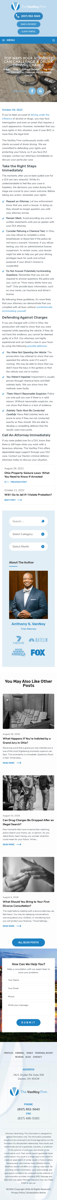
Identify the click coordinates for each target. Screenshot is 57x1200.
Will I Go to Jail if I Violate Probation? (28, 495)
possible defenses (37, 346)
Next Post (10, 500)
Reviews (19, 1057)
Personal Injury (44, 1053)
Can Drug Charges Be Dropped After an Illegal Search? (28, 822)
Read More (8, 763)
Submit (28, 1022)
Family (29, 1053)
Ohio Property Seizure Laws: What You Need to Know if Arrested (26, 475)
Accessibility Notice (36, 1192)
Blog (28, 1057)
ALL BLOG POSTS (28, 942)
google (40, 91)
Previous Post (19, 482)
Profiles (8, 1053)
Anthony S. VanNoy (28, 624)
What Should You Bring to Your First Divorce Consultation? (26, 904)
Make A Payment (28, 24)
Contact (37, 1057)
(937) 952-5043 (30, 16)
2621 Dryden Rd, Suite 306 (28, 1075)
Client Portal (29, 31)
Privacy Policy (18, 1192)
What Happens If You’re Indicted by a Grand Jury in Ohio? (27, 741)
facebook (32, 91)
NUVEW (9, 1189)
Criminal (19, 1053)
